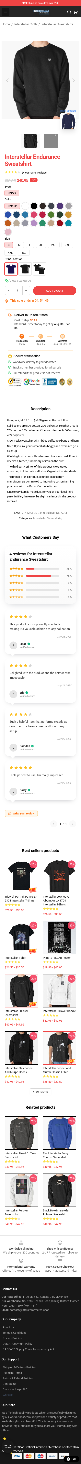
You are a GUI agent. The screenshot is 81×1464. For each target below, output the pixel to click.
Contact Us (9, 1383)
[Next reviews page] (72, 823)
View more (40, 1091)
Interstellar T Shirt (15, 957)
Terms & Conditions (14, 1332)
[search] (69, 11)
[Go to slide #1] (30, 141)
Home (6, 24)
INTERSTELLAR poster (57, 957)
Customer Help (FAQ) (16, 1389)
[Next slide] (73, 80)
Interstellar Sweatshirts (57, 24)
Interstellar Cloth (25, 24)
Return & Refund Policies (18, 1378)
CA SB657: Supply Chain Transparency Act (28, 1349)
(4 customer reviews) (35, 172)
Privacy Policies (12, 1338)
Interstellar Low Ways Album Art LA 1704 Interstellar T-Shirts (56, 900)
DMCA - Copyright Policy (17, 1343)
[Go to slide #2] (50, 141)
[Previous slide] (8, 80)
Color (8, 199)
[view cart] (75, 11)
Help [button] (74, 1459)
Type (8, 186)
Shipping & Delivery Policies (19, 1367)
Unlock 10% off (8, 1447)
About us (8, 1327)
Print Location (13, 259)
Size (7, 238)
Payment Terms (12, 1372)
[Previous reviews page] (53, 823)
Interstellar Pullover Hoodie (59, 1011)
